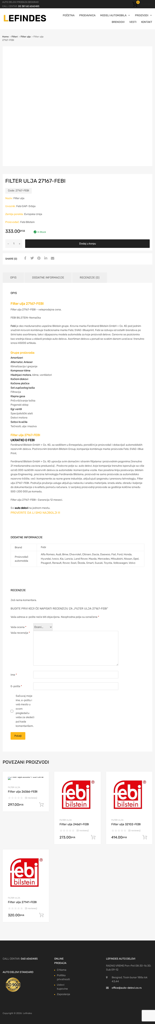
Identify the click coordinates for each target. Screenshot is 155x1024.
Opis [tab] (13, 277)
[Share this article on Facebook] (24, 258)
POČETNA (68, 15)
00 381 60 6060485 (28, 6)
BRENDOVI (118, 22)
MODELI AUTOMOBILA (113, 15)
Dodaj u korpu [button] (41, 804)
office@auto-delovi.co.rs (127, 987)
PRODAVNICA (87, 15)
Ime (14, 674)
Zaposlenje (63, 994)
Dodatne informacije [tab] (48, 277)
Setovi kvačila (19, 422)
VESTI (132, 22)
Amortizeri (17, 357)
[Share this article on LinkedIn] (45, 258)
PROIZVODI (141, 15)
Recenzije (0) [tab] (89, 277)
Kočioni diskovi (19, 379)
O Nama (61, 969)
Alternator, (17, 362)
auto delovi (21, 508)
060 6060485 (29, 958)
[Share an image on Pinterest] (38, 258)
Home (5, 36)
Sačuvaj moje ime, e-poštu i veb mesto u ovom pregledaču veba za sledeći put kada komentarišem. (25, 710)
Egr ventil (16, 409)
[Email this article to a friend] (52, 258)
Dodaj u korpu (87, 243)
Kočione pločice (20, 383)
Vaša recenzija (20, 632)
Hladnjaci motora (21, 375)
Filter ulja (26, 36)
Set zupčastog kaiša (23, 387)
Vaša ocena (18, 627)
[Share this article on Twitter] (31, 258)
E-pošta (16, 686)
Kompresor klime (20, 370)
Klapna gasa (18, 396)
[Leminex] (25, 21)
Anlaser (28, 362)
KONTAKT (146, 22)
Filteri (15, 36)
